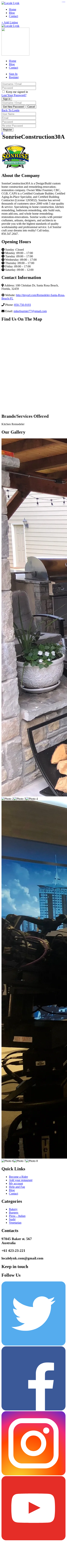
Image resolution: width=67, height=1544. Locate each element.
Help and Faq (17, 1186)
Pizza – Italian (17, 1215)
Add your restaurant (20, 1180)
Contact (13, 16)
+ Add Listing (9, 22)
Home (12, 9)
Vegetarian (15, 1222)
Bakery (13, 1209)
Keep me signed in (16, 91)
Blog (12, 12)
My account (16, 1183)
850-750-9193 (22, 304)
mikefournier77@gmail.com (30, 311)
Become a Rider (18, 1176)
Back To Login (10, 110)
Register (14, 77)
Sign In (13, 74)
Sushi (12, 1219)
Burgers (13, 1212)
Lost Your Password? (13, 95)
